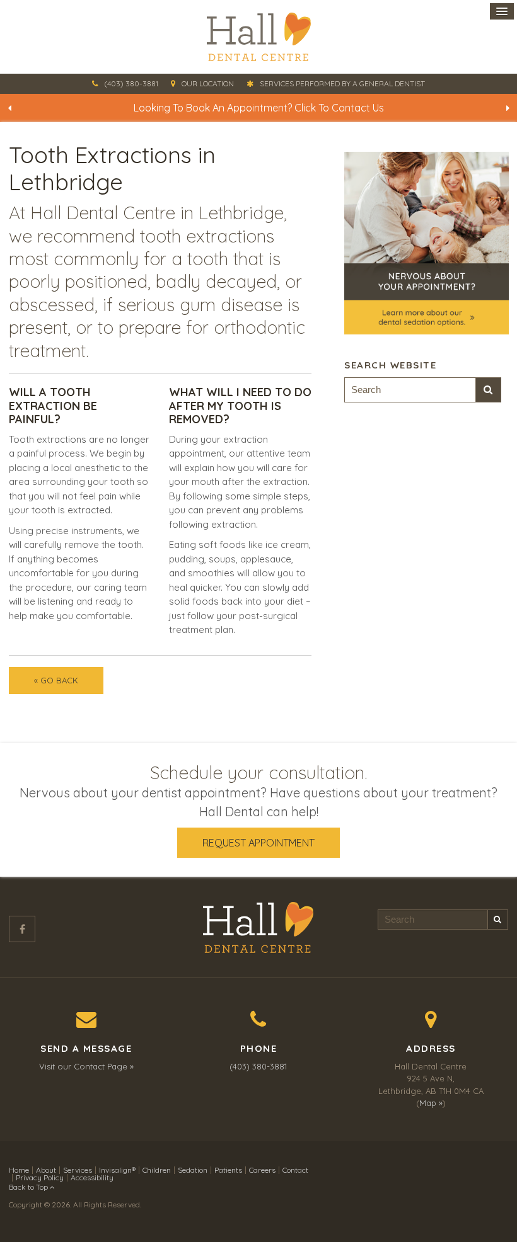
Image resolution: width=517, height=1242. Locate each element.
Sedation (192, 1170)
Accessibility (92, 1177)
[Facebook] (22, 929)
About (46, 1170)
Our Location (208, 83)
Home (19, 1170)
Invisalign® (117, 1170)
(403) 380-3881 (131, 83)
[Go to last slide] (9, 107)
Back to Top (29, 1187)
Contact (295, 1170)
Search (488, 389)
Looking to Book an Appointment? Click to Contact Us (259, 107)
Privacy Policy (40, 1177)
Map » (431, 1103)
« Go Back (56, 680)
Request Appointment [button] (258, 842)
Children (156, 1170)
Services (77, 1170)
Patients (228, 1170)
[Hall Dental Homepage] (258, 37)
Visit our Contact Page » (86, 1066)
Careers (262, 1170)
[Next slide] (507, 107)
